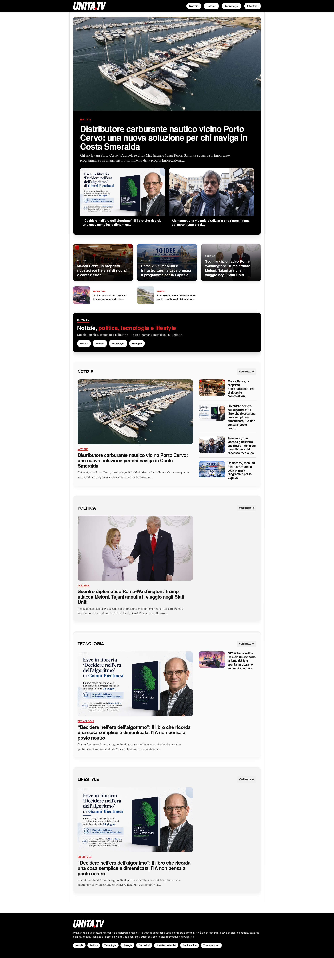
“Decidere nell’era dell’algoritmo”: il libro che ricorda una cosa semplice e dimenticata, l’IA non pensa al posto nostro (241, 417)
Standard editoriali (166, 945)
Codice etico (190, 945)
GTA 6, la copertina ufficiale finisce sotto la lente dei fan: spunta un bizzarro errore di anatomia (242, 660)
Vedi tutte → (246, 371)
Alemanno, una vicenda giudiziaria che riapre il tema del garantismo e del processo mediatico (242, 445)
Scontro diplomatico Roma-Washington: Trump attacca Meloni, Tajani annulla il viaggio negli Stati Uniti (131, 597)
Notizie (193, 6)
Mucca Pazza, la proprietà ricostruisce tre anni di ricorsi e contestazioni (241, 388)
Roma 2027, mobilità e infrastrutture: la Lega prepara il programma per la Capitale (241, 470)
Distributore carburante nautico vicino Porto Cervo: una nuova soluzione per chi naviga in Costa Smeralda (163, 137)
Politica (211, 6)
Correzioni (144, 945)
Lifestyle (252, 6)
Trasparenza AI (211, 945)
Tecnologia (232, 6)
